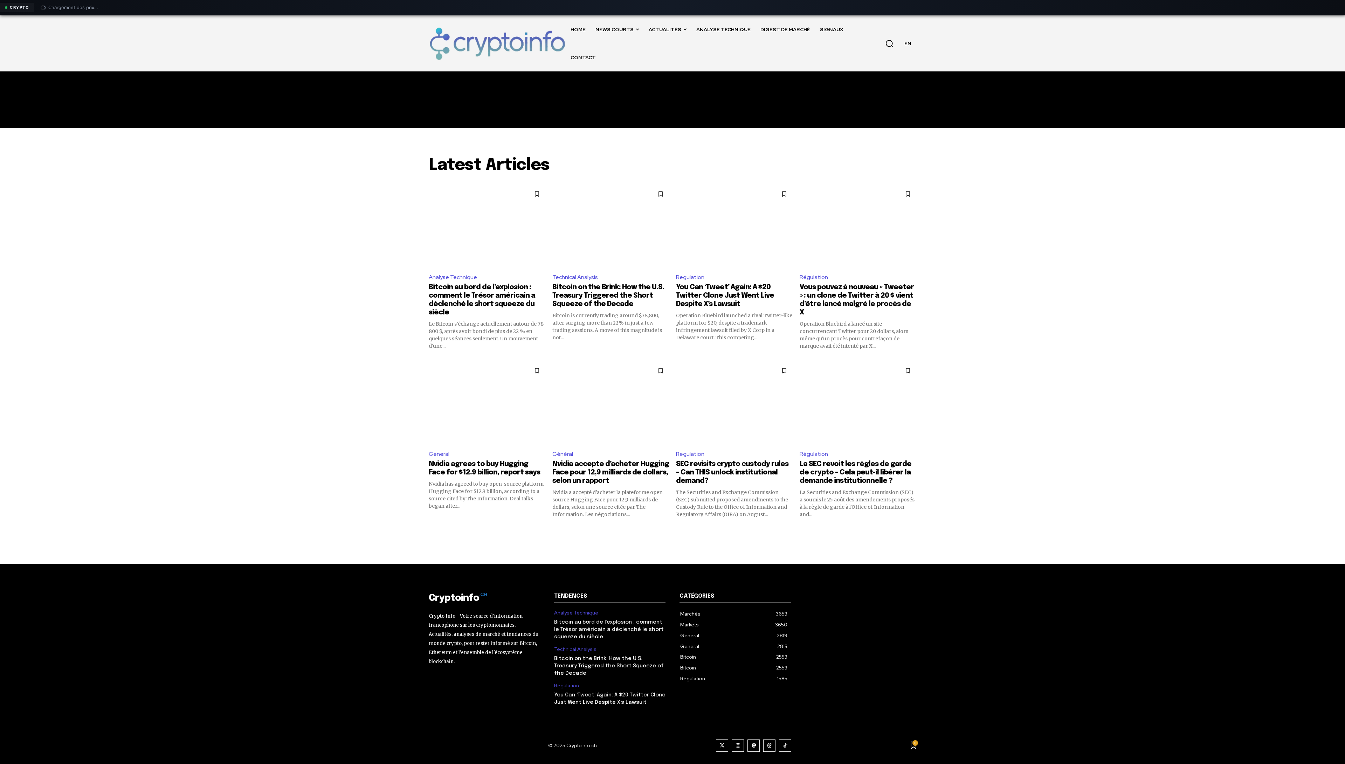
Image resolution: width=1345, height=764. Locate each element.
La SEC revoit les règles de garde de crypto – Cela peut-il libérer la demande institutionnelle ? (855, 472)
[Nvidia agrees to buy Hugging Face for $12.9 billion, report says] (487, 403)
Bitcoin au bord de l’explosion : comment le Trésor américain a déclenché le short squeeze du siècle (609, 629)
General (439, 454)
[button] (889, 43)
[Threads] (769, 745)
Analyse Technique (453, 277)
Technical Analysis (575, 277)
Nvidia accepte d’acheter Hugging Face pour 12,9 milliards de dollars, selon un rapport (610, 472)
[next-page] (912, 530)
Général (562, 454)
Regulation (690, 277)
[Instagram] (738, 745)
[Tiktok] (785, 745)
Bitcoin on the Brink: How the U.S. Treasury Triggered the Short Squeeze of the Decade (608, 296)
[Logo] (497, 43)
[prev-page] (433, 530)
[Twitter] (722, 745)
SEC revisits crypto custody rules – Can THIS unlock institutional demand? (732, 472)
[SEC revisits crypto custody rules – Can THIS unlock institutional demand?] (734, 403)
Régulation (814, 277)
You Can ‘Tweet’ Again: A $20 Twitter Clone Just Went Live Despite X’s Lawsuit (725, 296)
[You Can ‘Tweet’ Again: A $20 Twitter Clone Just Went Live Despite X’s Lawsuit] (734, 226)
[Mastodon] (753, 745)
